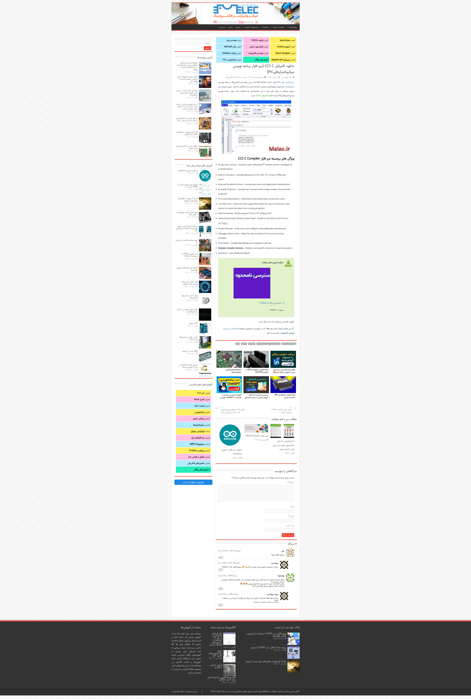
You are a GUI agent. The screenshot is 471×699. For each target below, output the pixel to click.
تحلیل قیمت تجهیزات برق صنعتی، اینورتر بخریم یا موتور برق (187, 79)
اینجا (269, 322)
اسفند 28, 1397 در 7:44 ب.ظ (229, 562)
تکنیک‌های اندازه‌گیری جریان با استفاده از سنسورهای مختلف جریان (215, 639)
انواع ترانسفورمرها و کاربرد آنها (215, 653)
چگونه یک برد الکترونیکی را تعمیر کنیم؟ (187, 147)
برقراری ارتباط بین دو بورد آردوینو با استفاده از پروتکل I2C (187, 228)
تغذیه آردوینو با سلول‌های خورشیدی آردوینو (188, 199)
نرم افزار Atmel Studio (257, 436)
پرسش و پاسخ (192, 691)
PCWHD (251, 344)
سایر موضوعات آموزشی (252, 27)
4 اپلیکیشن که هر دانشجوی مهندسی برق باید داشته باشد (283, 445)
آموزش (287, 40)
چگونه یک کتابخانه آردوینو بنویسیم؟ (187, 269)
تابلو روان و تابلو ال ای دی (193, 482)
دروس (234, 40)
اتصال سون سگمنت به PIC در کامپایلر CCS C (281, 410)
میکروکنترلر (289, 87)
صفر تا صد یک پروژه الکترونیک (190, 297)
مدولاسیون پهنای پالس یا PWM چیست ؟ (188, 186)
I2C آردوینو (193, 323)
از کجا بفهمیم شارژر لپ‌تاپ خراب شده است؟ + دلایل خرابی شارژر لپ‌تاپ (187, 107)
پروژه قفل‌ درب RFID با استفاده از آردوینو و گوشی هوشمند (266, 635)
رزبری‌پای (238, 27)
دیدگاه (291, 482)
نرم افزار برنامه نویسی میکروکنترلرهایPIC (269, 344)
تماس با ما (222, 27)
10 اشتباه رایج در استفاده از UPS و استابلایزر (187, 133)
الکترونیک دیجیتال (279, 27)
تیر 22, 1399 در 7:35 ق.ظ (227, 575)
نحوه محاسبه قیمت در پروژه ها (187, 241)
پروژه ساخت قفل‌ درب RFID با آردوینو (268, 647)
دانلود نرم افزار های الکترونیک (236, 77)
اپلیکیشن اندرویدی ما (180, 669)
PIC (238, 344)
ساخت (200, 431)
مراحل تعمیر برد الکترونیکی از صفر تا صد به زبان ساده (187, 119)
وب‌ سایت (290, 525)
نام (292, 507)
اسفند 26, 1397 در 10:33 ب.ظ (229, 550)
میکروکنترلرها (293, 27)
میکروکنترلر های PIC (255, 77)
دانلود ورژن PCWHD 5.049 (270, 303)
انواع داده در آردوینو (190, 351)
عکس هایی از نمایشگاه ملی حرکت (188, 338)
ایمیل (291, 516)
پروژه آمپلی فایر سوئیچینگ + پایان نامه (187, 213)
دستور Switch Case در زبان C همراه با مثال (188, 366)
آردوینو (230, 27)
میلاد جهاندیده (287, 77)
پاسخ (220, 557)
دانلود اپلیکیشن (177, 691)
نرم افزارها (266, 27)
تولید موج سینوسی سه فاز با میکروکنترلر (187, 310)
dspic (244, 344)
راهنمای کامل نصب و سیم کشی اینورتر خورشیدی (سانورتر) (187, 93)
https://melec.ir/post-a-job (266, 602)
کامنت (263, 328)
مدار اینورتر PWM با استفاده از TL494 (190, 255)
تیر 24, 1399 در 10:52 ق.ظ (228, 594)
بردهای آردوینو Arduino (188, 171)
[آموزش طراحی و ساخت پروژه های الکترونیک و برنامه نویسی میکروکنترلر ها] (235, 13)
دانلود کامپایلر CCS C (289, 344)
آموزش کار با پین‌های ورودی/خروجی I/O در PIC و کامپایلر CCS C (233, 410)
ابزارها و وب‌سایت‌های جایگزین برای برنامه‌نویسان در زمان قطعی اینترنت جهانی (187, 66)
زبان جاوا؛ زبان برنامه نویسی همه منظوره (189, 283)
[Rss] (202, 691)
